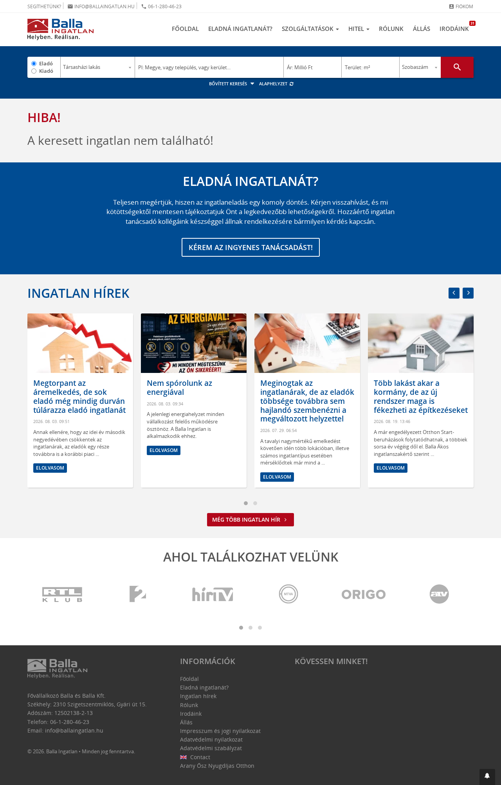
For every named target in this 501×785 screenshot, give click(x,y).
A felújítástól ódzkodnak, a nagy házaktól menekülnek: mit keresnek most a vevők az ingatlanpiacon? (446, 401)
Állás (421, 28)
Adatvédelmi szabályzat (211, 748)
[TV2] (138, 594)
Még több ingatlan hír (247, 519)
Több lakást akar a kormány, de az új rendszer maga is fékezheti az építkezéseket (334, 396)
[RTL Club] (62, 594)
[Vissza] (454, 293)
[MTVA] (288, 594)
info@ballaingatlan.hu (101, 6)
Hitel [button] (357, 28)
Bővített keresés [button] (228, 83)
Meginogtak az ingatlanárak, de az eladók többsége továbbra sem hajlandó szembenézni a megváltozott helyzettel (220, 401)
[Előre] (468, 293)
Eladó (46, 63)
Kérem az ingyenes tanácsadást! (251, 247)
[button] (487, 777)
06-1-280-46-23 (161, 6)
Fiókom (461, 6)
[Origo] (364, 594)
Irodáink (457, 26)
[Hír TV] (213, 594)
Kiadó (46, 70)
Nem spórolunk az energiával (92, 387)
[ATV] (439, 594)
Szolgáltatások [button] (308, 28)
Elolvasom (77, 450)
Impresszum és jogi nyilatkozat (220, 731)
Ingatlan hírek (78, 292)
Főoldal (185, 28)
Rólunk (391, 28)
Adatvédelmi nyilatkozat (211, 739)
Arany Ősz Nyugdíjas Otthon (217, 765)
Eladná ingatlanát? (240, 28)
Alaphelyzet (273, 83)
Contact (199, 757)
